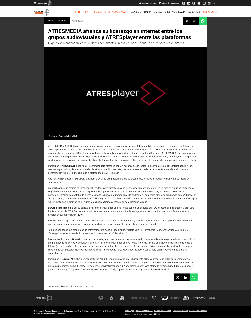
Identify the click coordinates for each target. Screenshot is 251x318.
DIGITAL (158, 11)
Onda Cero (165, 298)
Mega (143, 298)
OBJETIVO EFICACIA (175, 11)
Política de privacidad (144, 310)
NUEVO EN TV (210, 11)
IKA (86, 11)
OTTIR (78, 11)
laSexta (111, 298)
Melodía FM (186, 298)
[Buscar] (214, 3)
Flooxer (212, 298)
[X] (187, 21)
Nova (132, 298)
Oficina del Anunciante (170, 3)
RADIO (147, 11)
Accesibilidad (154, 314)
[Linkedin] (195, 21)
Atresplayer (199, 298)
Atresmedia (44, 298)
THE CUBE (96, 11)
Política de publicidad (162, 310)
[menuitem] (78, 11)
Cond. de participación (198, 310)
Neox (122, 298)
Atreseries (154, 298)
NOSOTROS (194, 11)
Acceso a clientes (148, 3)
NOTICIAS (62, 20)
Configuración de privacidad (136, 314)
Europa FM (175, 298)
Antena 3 (100, 298)
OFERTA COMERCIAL (115, 11)
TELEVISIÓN (135, 11)
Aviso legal (129, 310)
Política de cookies (180, 310)
